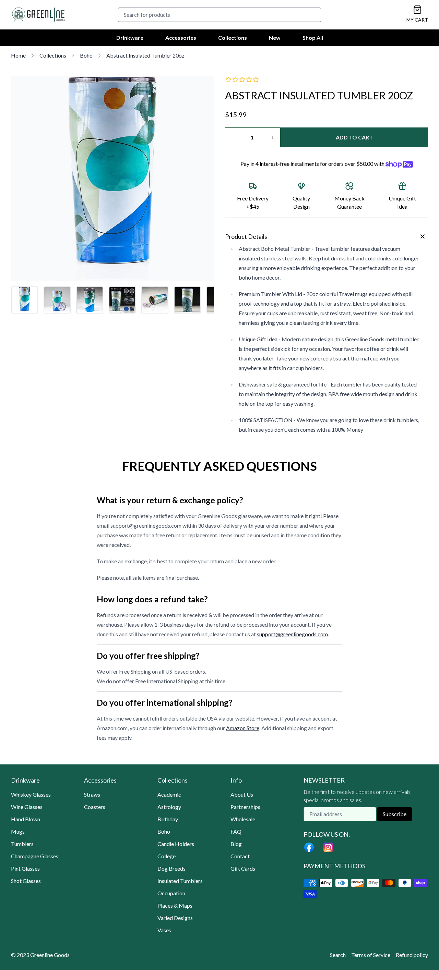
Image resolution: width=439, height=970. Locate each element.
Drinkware (129, 37)
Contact (240, 856)
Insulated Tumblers (180, 880)
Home (18, 55)
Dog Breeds (171, 868)
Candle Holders (175, 843)
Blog (236, 843)
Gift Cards (242, 868)
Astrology (169, 806)
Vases (164, 930)
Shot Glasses (26, 880)
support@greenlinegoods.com (292, 634)
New (275, 37)
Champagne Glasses (34, 856)
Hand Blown (25, 819)
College (166, 856)
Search (338, 954)
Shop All (312, 37)
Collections (232, 37)
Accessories (180, 37)
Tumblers (22, 843)
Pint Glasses (25, 868)
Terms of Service (370, 954)
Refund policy (412, 954)
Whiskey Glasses (31, 794)
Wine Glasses (27, 806)
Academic (169, 794)
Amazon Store (242, 728)
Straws (92, 794)
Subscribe (394, 814)
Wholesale (242, 819)
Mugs (18, 831)
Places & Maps (174, 905)
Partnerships (245, 806)
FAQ (235, 831)
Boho (86, 55)
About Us (241, 794)
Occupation (171, 893)
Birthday (167, 819)
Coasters (94, 806)
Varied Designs (175, 917)
